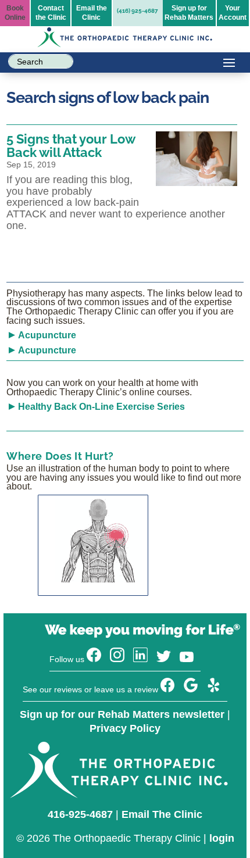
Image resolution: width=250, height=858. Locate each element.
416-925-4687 (80, 814)
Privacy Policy (125, 728)
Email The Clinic (162, 814)
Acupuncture (47, 335)
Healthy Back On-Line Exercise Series (101, 407)
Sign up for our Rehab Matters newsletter (122, 714)
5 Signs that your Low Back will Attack (70, 145)
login (221, 838)
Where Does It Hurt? (60, 456)
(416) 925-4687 (137, 11)
